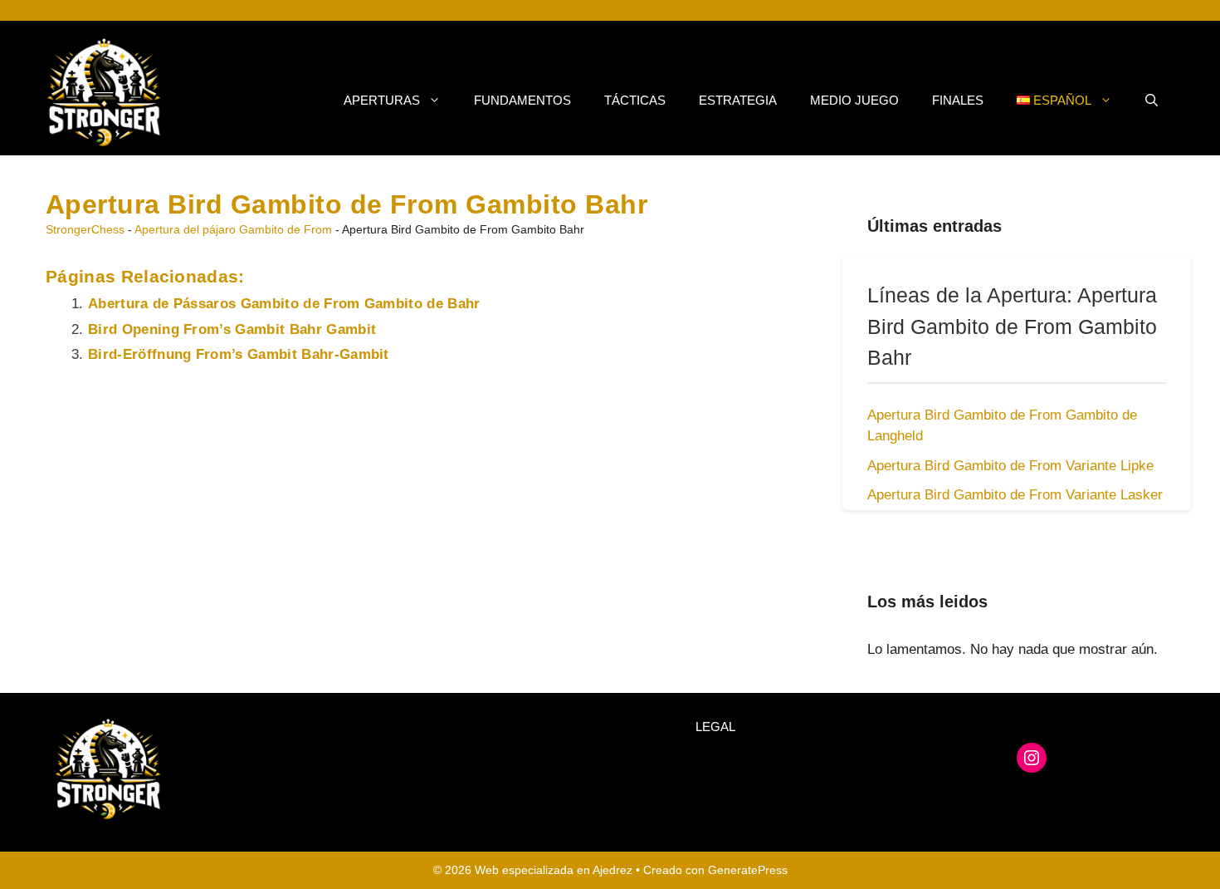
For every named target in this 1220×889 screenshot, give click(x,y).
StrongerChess (85, 229)
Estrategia (738, 100)
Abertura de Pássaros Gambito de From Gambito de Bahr (284, 304)
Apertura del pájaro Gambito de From (233, 229)
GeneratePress (748, 870)
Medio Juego (854, 100)
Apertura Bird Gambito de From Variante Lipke (1010, 466)
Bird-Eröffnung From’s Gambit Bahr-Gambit (238, 354)
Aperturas (382, 100)
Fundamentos (522, 100)
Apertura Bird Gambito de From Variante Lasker (1015, 495)
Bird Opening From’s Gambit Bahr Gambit (232, 329)
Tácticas (635, 100)
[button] (1151, 100)
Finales (957, 100)
